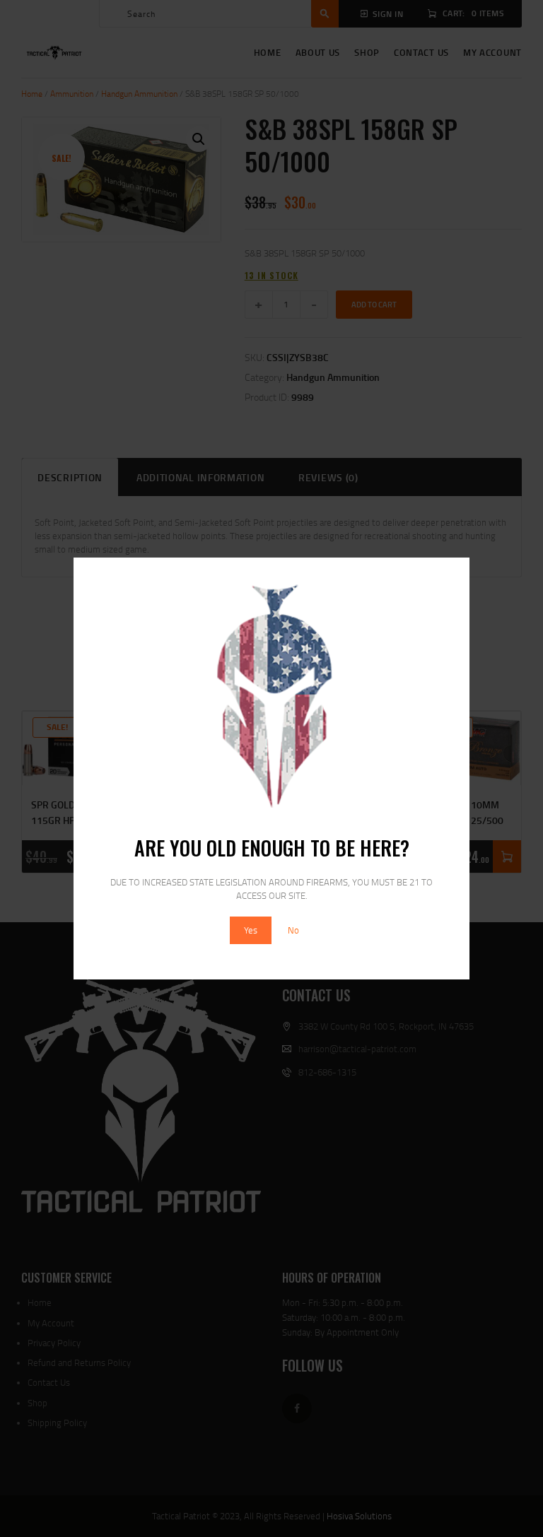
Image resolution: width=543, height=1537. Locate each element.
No (293, 930)
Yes (250, 930)
